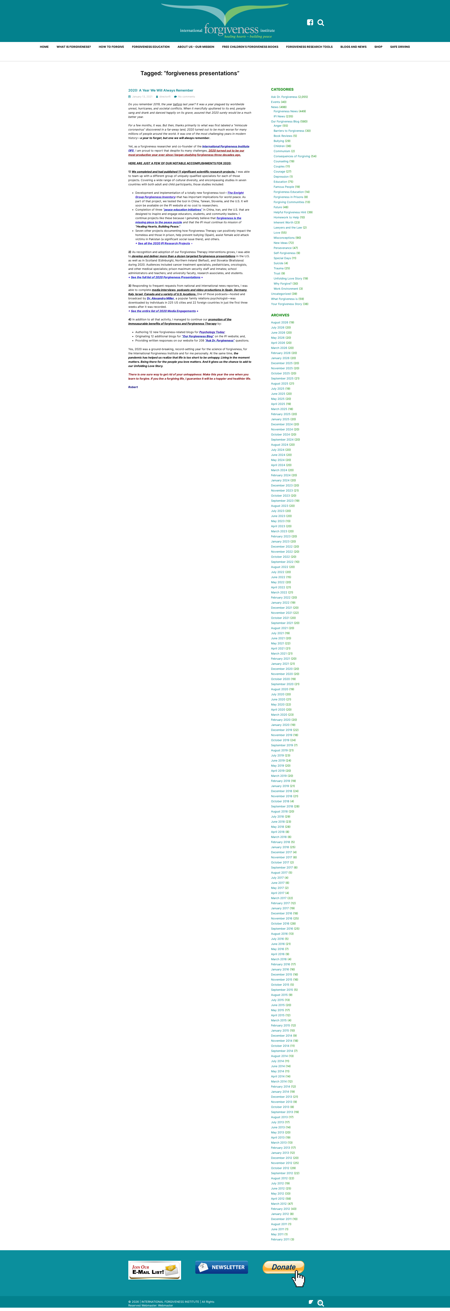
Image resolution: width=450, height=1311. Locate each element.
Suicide (278, 263)
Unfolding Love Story (288, 278)
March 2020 (279, 714)
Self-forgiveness (284, 253)
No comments (186, 96)
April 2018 (278, 832)
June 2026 (278, 332)
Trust (277, 273)
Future (278, 207)
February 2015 (280, 1025)
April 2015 (278, 1015)
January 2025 (280, 419)
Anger (278, 125)
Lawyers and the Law (288, 227)
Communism (282, 151)
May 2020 (278, 704)
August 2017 (279, 872)
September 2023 (282, 500)
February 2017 (280, 903)
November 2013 (281, 1102)
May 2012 (277, 1193)
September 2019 (282, 745)
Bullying (279, 141)
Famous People (284, 186)
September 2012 (282, 1173)
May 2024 (278, 460)
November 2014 (281, 1040)
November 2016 (281, 918)
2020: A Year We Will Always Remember (160, 90)
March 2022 (279, 592)
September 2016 (282, 928)
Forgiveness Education (289, 192)
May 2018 (277, 826)
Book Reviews (283, 136)
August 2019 (279, 750)
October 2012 (280, 1168)
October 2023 (280, 495)
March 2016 (279, 959)
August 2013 (279, 1117)
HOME (44, 46)
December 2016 (281, 913)
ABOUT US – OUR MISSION (196, 46)
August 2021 (279, 628)
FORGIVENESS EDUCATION (151, 46)
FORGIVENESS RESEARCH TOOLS (309, 46)
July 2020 (277, 694)
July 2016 (277, 939)
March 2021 (279, 653)
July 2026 (277, 327)
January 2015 (280, 1030)
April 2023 (278, 526)
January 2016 (280, 969)
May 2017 (277, 888)
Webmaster (165, 1305)
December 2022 (282, 546)
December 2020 (282, 669)
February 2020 (281, 719)
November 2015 (281, 979)
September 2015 (282, 989)
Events (275, 102)
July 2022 (277, 572)
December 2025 (282, 363)
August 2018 (279, 811)
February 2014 (280, 1086)
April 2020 (278, 709)
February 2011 (280, 1239)
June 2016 (278, 944)
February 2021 (280, 658)
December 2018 (281, 791)
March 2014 (279, 1081)
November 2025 (282, 368)
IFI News (279, 116)
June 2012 (278, 1188)
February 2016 (280, 964)
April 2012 (278, 1198)
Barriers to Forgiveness (289, 130)
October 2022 (280, 556)
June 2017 (278, 882)
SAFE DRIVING (400, 46)
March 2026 (279, 348)
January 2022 (280, 602)
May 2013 (277, 1132)
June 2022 (278, 577)
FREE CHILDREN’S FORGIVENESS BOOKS (250, 46)
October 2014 (280, 1046)
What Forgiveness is (284, 299)
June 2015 (278, 1005)
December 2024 (282, 424)
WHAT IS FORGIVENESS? (74, 46)
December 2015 (281, 974)
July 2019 (277, 755)
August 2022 (279, 567)
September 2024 (282, 439)
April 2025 (278, 404)
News (274, 107)
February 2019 (280, 781)
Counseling (281, 161)
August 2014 (279, 1056)
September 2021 (282, 623)
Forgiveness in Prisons (288, 197)
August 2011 (279, 1224)
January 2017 (280, 908)
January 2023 (280, 541)
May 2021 (277, 643)
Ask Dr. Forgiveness (284, 97)
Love (277, 232)
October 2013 (280, 1107)
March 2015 (279, 1020)
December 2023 (282, 485)
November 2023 (282, 490)
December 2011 (281, 1219)
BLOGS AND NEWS (353, 46)
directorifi (165, 96)
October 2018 (280, 801)
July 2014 (277, 1061)
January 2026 (280, 358)
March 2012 (279, 1203)
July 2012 (277, 1183)
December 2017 (281, 852)
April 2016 (278, 954)
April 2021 (278, 648)
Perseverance (283, 248)
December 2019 (281, 730)
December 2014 (281, 1035)
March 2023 (279, 531)
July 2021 (277, 633)
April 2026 (278, 342)
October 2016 (280, 923)
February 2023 (281, 536)
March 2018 (279, 837)
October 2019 (280, 740)
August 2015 (279, 995)
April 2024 (278, 465)
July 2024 (277, 449)
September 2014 (282, 1051)
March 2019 (279, 776)
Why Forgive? (283, 283)
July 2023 (277, 511)
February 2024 (281, 475)
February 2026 (281, 353)
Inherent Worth (283, 222)
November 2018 (281, 796)
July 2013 (277, 1122)
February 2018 (280, 842)
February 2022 (281, 597)
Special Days (282, 258)
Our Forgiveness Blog (285, 121)
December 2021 (281, 607)
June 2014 (278, 1066)
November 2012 (281, 1163)
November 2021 (281, 612)
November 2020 (282, 674)
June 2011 (277, 1229)
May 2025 (278, 399)
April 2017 (277, 893)
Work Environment (286, 288)
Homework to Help (286, 217)
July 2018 (277, 816)
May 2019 (277, 765)
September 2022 (282, 562)
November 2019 (281, 735)
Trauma (279, 268)
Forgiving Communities (289, 202)
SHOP (378, 46)
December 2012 (281, 1158)
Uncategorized (281, 293)
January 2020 (280, 725)
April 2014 (278, 1076)
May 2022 (278, 582)
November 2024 (282, 429)
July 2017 (277, 877)
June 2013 (278, 1127)
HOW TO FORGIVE (111, 46)
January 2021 (280, 663)
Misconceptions (284, 237)
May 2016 (277, 949)
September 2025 (282, 378)
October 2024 (280, 434)
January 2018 (280, 847)
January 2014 (280, 1091)
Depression (281, 176)
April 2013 (278, 1137)
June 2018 (278, 821)
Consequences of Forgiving (292, 156)
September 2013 (282, 1112)
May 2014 (277, 1071)
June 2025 (278, 393)
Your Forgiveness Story (286, 304)
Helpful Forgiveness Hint (290, 212)
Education (280, 181)
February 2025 (281, 414)
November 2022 (282, 551)
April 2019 (278, 770)
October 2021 (280, 618)
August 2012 (279, 1178)
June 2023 (278, 516)
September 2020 (282, 684)
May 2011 (277, 1234)
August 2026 (279, 322)
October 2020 (280, 679)
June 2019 (278, 760)
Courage (279, 171)
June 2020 (278, 699)
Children (279, 146)
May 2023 (278, 521)
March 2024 (279, 470)
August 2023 (279, 506)
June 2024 (278, 455)
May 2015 (277, 1010)
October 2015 (280, 984)
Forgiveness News (286, 111)
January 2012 (280, 1214)
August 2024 (279, 444)
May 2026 (278, 337)
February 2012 (280, 1209)
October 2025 (280, 373)
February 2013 (280, 1147)
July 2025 (277, 388)
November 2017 (281, 857)
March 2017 (279, 898)
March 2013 (279, 1142)
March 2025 (279, 409)
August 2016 (279, 933)
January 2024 (280, 480)
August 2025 (279, 383)
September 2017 (282, 867)
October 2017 (280, 862)
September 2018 (282, 806)
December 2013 (281, 1096)
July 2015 (277, 1000)
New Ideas (281, 243)
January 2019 (280, 786)
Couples (279, 166)
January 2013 (280, 1152)
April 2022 (278, 587)
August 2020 (279, 689)
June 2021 (278, 638)
